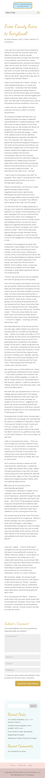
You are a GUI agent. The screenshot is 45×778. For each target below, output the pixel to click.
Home (12, 765)
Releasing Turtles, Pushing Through (22, 738)
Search (33, 706)
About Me (22, 765)
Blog (30, 765)
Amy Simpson (12, 39)
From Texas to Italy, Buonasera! (20, 732)
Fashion (33, 39)
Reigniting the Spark (16, 735)
